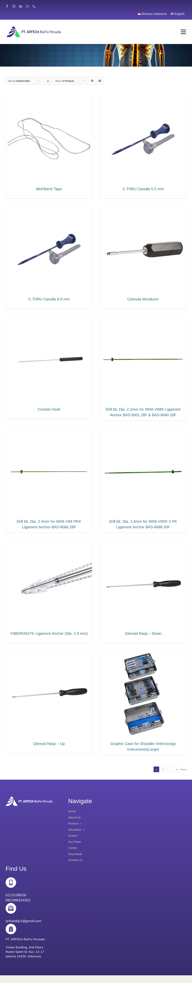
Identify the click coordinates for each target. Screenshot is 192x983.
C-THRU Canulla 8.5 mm (49, 299)
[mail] (27, 6)
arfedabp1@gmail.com (23, 921)
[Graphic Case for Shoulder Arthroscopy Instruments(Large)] (143, 653)
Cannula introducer (143, 299)
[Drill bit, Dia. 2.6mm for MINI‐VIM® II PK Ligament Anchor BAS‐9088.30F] (143, 431)
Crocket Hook (49, 409)
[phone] (34, 6)
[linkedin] (20, 6)
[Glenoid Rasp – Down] (143, 543)
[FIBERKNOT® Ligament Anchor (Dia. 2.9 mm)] (49, 543)
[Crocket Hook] (49, 319)
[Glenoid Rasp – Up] (49, 653)
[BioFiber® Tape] (49, 99)
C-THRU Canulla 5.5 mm (143, 189)
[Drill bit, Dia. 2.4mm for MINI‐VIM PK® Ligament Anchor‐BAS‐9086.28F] (49, 431)
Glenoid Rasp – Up (49, 744)
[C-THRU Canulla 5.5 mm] (143, 99)
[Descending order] (48, 81)
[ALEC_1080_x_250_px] (34, 27)
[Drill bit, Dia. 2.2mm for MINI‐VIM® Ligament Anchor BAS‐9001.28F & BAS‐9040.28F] (143, 319)
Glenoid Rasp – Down (143, 633)
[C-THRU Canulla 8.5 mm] (49, 209)
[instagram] (13, 6)
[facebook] (7, 6)
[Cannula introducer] (143, 209)
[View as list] (99, 81)
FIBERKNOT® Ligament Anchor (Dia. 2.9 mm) (49, 633)
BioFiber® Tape (49, 189)
